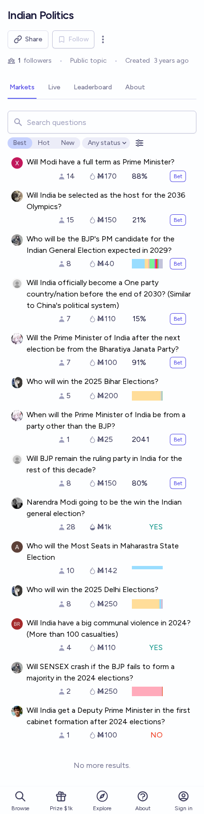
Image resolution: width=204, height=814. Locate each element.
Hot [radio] (44, 143)
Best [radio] (20, 143)
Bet (178, 176)
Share (33, 39)
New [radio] (67, 143)
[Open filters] (139, 143)
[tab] (22, 88)
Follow (78, 39)
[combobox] (102, 122)
